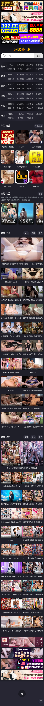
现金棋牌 (29, 69)
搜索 (38, 55)
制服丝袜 (10, 88)
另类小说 (20, 108)
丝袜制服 (20, 79)
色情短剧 (29, 118)
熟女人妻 (10, 79)
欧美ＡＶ (29, 74)
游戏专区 (39, 65)
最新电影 (5, 437)
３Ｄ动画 (39, 74)
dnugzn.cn (22, 49)
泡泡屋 (20, 118)
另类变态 (39, 88)
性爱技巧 (39, 108)
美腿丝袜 (10, 98)
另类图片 (39, 98)
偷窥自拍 (10, 94)
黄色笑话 (29, 108)
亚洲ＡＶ (10, 74)
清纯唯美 (20, 98)
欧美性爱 (39, 84)
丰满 (26, 437)
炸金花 (20, 69)
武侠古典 (39, 104)
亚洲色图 (20, 94)
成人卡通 (29, 84)
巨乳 (33, 233)
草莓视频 (29, 114)
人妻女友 (29, 104)
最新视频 (5, 233)
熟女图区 (29, 98)
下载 (40, 194)
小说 (3, 105)
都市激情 (10, 104)
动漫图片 (39, 94)
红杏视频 (10, 118)
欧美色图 (29, 94)
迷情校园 (10, 108)
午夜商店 (20, 114)
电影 (3, 86)
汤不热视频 (39, 114)
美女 (26, 233)
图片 (3, 96)
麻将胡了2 (11, 69)
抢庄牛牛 (39, 69)
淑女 (33, 437)
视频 (3, 76)
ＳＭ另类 (39, 79)
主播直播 (29, 79)
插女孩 (10, 114)
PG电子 (11, 65)
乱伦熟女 (29, 88)
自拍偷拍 (20, 74)
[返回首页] (40, 701)
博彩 (3, 66)
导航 (3, 115)
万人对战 (29, 65)
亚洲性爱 (10, 84)
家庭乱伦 (20, 104)
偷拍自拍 (20, 84)
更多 (40, 233)
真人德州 (20, 65)
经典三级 (20, 88)
